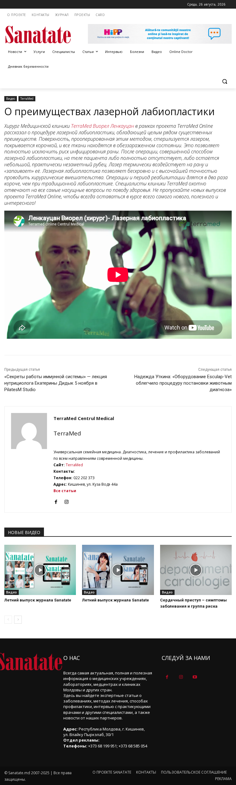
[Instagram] (66, 500)
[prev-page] (8, 620)
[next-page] (18, 620)
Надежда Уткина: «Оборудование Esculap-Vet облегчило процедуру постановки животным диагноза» (183, 383)
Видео (10, 98)
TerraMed (26, 98)
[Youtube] (194, 677)
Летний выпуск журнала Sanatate (37, 600)
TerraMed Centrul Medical (83, 418)
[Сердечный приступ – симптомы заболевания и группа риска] (196, 570)
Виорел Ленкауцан (113, 126)
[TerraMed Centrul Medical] (29, 459)
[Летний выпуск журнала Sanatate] (40, 570)
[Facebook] (55, 500)
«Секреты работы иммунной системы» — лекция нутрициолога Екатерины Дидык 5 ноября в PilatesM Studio (55, 383)
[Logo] (46, 34)
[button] (224, 81)
